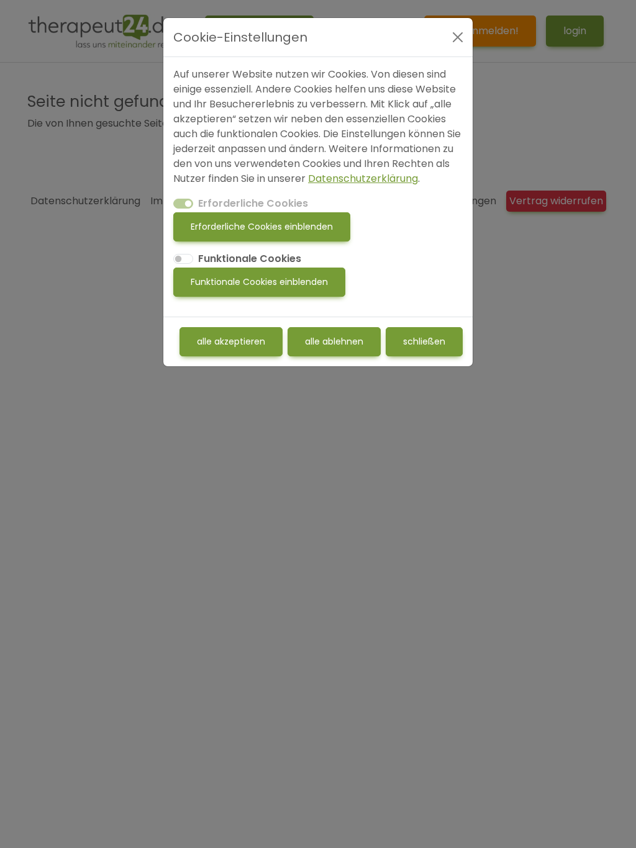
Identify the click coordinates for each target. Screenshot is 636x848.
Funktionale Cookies (249, 258)
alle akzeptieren (231, 341)
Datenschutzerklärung (363, 178)
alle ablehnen (334, 341)
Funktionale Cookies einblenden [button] (259, 282)
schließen (424, 341)
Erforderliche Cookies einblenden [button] (262, 226)
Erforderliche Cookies (253, 203)
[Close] (458, 37)
